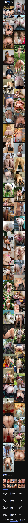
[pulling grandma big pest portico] (8, 243)
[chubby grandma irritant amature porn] (8, 72)
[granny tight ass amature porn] (19, 380)
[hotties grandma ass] (8, 228)
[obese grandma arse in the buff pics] (19, 7)
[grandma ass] (8, 189)
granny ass (4, 499)
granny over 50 (5, 492)
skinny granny (20, 506)
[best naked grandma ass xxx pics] (8, 175)
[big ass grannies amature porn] (19, 52)
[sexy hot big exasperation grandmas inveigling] (8, 13)
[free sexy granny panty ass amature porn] (8, 346)
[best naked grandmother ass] (19, 395)
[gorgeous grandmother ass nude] (19, 365)
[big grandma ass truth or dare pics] (19, 439)
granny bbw (4, 501)
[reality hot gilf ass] (19, 120)
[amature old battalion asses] (8, 361)
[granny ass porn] (8, 101)
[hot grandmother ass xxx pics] (19, 105)
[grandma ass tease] (8, 273)
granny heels (12, 507)
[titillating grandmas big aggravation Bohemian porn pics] (19, 66)
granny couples (12, 492)
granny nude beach (5, 502)
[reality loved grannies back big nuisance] (19, 179)
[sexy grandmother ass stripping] (8, 131)
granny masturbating (13, 514)
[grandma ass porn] (8, 57)
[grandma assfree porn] (19, 223)
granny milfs (12, 516)
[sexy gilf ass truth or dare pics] (19, 410)
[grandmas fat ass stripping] (8, 391)
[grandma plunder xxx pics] (8, 405)
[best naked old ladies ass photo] (8, 450)
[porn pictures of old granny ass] (8, 214)
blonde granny (5, 508)
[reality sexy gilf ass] (19, 321)
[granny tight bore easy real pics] (19, 194)
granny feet (12, 500)
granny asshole (5, 500)
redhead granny (20, 499)
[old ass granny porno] (19, 253)
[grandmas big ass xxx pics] (19, 306)
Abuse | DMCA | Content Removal (21, 520)
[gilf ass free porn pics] (19, 22)
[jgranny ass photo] (19, 454)
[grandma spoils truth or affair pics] (19, 282)
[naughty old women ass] (19, 238)
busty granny (4, 514)
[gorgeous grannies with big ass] (19, 209)
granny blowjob (5, 509)
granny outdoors (20, 493)
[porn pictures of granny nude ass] (8, 464)
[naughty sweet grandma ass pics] (19, 81)
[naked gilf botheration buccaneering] (8, 145)
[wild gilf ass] (8, 332)
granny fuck (12, 501)
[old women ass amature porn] (8, 116)
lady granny (12, 509)
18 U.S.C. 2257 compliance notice (14, 521)
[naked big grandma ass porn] (8, 27)
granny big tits (5, 506)
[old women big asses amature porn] (8, 258)
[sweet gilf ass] (8, 287)
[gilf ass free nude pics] (8, 317)
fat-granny (11, 499)
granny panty (20, 494)
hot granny (11, 508)
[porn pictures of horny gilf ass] (19, 336)
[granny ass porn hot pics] (8, 302)
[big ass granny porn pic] (19, 150)
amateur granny (5, 495)
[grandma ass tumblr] (8, 86)
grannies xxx (19, 514)
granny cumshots (12, 493)
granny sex (19, 501)
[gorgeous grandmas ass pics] (19, 135)
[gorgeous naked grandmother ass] (8, 376)
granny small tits (20, 507)
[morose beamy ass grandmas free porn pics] (19, 267)
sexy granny (19, 502)
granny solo (19, 508)
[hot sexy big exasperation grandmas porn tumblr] (8, 160)
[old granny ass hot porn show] (8, 420)
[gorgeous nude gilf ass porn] (8, 435)
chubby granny (5, 516)
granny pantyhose (20, 495)
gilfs (11, 502)
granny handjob (12, 506)
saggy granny (20, 500)
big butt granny (5, 515)
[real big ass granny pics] (19, 164)
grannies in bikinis (5, 507)
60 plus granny (5, 493)
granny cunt (12, 494)
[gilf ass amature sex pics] (19, 424)
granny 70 (4, 494)
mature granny (12, 515)
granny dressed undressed (13, 495)
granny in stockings (20, 509)
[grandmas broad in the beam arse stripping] (8, 42)
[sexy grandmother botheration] (19, 351)
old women (19, 492)
